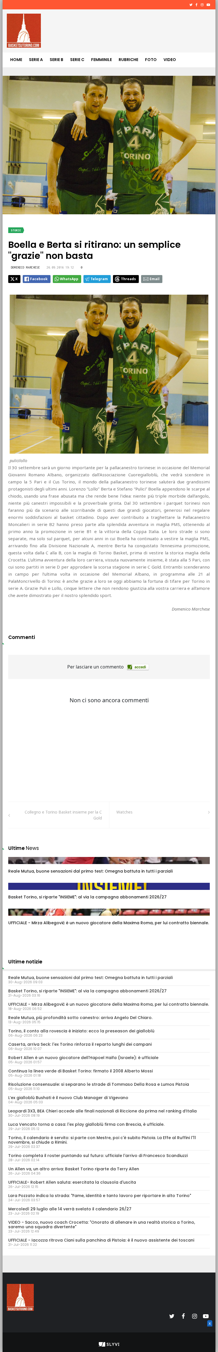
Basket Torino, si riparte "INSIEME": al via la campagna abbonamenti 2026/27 (87, 897)
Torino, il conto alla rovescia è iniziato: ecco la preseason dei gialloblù (81, 1031)
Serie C (77, 59)
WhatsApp (69, 278)
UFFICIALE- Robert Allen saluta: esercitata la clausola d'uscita (72, 1182)
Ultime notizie (25, 961)
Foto (151, 59)
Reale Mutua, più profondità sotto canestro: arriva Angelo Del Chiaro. (80, 1017)
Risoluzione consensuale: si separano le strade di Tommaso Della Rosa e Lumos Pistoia (98, 1084)
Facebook (39, 278)
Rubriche (128, 59)
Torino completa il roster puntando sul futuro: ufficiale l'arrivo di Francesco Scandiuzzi (98, 1155)
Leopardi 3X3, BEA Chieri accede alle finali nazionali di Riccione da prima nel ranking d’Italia (102, 1111)
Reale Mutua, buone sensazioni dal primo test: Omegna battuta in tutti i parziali (90, 871)
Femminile (101, 59)
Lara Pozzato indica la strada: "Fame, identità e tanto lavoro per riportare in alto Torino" (99, 1195)
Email (155, 278)
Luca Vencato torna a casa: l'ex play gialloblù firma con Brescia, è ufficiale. (86, 1124)
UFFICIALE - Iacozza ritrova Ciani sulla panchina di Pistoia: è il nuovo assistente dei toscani (101, 1240)
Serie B (56, 59)
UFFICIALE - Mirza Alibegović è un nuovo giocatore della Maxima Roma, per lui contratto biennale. (108, 923)
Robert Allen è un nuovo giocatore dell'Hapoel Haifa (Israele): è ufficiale (83, 1057)
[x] (209, 1329)
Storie (16, 230)
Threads (128, 278)
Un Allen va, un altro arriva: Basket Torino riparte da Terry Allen (73, 1169)
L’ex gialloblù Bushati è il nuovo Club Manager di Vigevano (68, 1098)
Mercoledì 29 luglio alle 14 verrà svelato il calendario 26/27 (69, 1209)
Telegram (99, 278)
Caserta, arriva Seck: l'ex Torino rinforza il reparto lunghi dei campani (80, 1044)
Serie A (36, 59)
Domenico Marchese (25, 267)
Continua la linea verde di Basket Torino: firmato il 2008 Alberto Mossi (80, 1071)
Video (170, 59)
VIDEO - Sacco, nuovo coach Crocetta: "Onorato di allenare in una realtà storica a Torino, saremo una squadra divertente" (101, 1224)
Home (16, 59)
